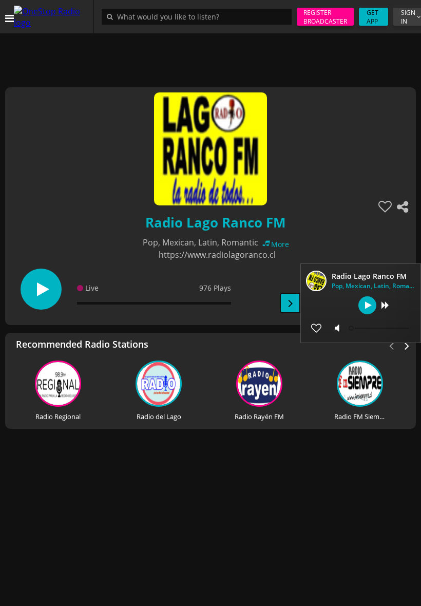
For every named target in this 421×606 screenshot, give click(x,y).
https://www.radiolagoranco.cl (217, 254)
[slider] (380, 328)
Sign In (408, 17)
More (280, 244)
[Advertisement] (210, 56)
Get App (372, 17)
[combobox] (199, 16)
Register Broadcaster (325, 17)
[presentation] (407, 345)
